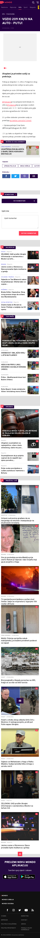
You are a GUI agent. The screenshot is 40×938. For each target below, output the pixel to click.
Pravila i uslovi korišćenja (26, 929)
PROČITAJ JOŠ (11, 481)
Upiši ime (5, 211)
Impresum (4, 920)
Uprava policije (10, 166)
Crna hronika (10, 14)
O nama (3, 916)
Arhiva (23, 924)
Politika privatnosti (8, 928)
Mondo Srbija (8, 900)
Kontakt (24, 920)
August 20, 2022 (19, 128)
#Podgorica (11, 105)
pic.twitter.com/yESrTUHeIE (20, 120)
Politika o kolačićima (8, 924)
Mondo (5, 896)
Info (3, 14)
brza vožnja (25, 166)
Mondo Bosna (8, 904)
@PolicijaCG (6, 102)
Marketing (25, 916)
